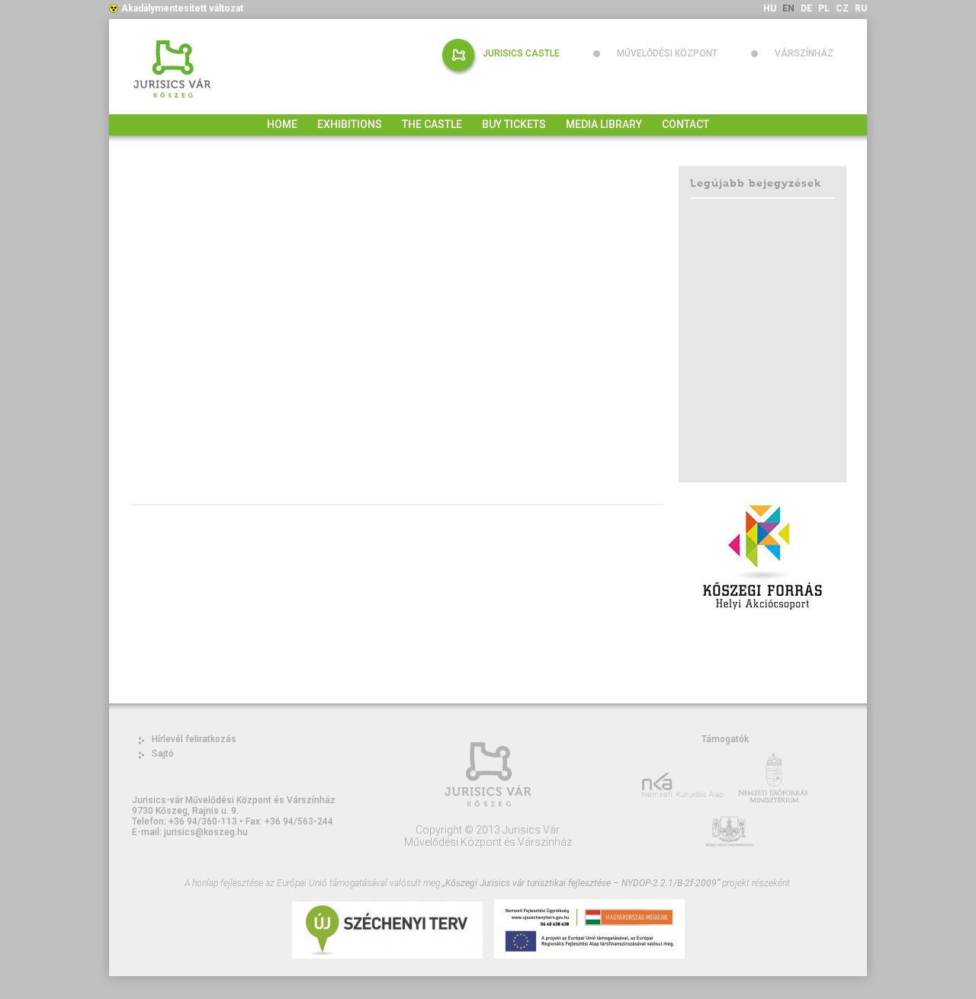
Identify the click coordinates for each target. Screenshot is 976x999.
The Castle (432, 124)
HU (769, 8)
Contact (685, 124)
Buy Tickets (514, 124)
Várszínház (804, 53)
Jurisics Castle (521, 53)
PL (824, 8)
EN (788, 8)
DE (806, 8)
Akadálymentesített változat (182, 8)
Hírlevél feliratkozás (194, 739)
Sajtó (163, 753)
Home (282, 124)
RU (861, 8)
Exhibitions (349, 124)
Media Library (604, 124)
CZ (842, 8)
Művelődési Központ (667, 53)
